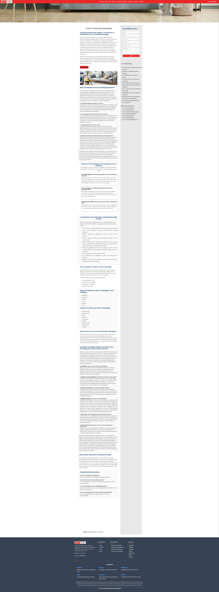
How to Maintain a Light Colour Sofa (131, 83)
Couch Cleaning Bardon (128, 110)
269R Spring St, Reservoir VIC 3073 (129, 569)
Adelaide (119, 1)
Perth (109, 1)
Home (101, 545)
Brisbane (125, 1)
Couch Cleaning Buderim (128, 117)
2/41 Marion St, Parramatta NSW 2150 (108, 569)
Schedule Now (84, 67)
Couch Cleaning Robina (128, 115)
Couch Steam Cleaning (117, 551)
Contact (102, 547)
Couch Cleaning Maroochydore (130, 119)
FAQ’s (101, 551)
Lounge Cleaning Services (117, 547)
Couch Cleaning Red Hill (128, 108)
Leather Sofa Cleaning (116, 549)
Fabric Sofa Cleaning (116, 545)
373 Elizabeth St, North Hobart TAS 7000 (130, 577)
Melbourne (130, 1)
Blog (106, 1)
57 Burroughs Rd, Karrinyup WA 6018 (85, 577)
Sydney (135, 1)
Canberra (114, 1)
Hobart (131, 551)
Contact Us (141, 1)
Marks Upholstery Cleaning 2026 (112, 588)
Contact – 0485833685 (79, 555)
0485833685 (213, 1)
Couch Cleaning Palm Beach (129, 114)
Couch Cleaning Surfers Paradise (130, 112)
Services (102, 1)
